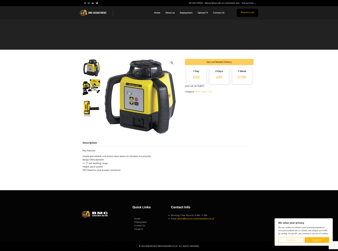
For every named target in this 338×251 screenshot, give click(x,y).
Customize (290, 240)
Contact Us (218, 12)
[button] (171, 62)
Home (157, 12)
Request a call (247, 12)
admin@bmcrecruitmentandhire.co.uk (195, 218)
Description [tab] (90, 142)
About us (170, 12)
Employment (186, 12)
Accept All (317, 240)
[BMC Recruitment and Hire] (96, 12)
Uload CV (138, 229)
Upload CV (203, 12)
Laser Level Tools (203, 91)
